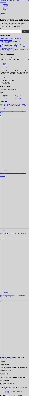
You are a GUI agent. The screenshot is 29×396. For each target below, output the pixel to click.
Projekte (5, 6)
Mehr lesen (2, 115)
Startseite (5, 4)
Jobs (4, 108)
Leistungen (6, 5)
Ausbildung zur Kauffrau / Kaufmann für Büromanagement (13, 173)
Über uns (5, 8)
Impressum (19, 391)
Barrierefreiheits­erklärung (9, 391)
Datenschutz (6, 392)
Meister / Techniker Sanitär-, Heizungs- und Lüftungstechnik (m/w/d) (10, 39)
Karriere (5, 9)
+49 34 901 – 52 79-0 (13, 89)
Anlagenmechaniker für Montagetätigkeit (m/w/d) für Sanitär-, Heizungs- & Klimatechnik (13, 44)
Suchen (2, 29)
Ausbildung (6, 170)
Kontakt (5, 10)
